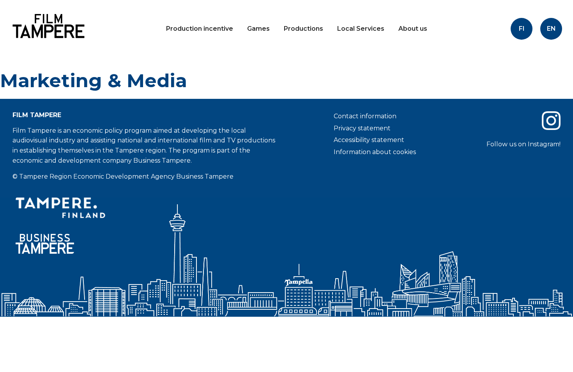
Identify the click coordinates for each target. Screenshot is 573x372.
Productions (303, 28)
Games (258, 28)
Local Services (360, 28)
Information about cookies (375, 152)
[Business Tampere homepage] (146, 244)
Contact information (365, 116)
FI (522, 28)
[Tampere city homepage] (146, 207)
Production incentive (199, 28)
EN (551, 28)
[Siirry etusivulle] (47, 44)
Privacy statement (362, 128)
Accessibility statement (369, 140)
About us (412, 28)
